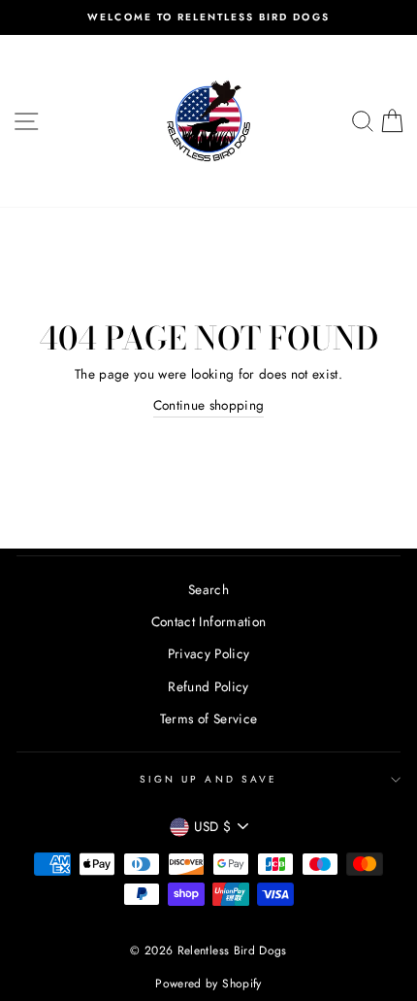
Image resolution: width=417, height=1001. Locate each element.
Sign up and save (208, 779)
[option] (208, 17)
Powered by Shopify (208, 983)
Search (208, 589)
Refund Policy (208, 686)
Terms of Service (208, 718)
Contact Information (208, 621)
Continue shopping (209, 405)
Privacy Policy (209, 653)
